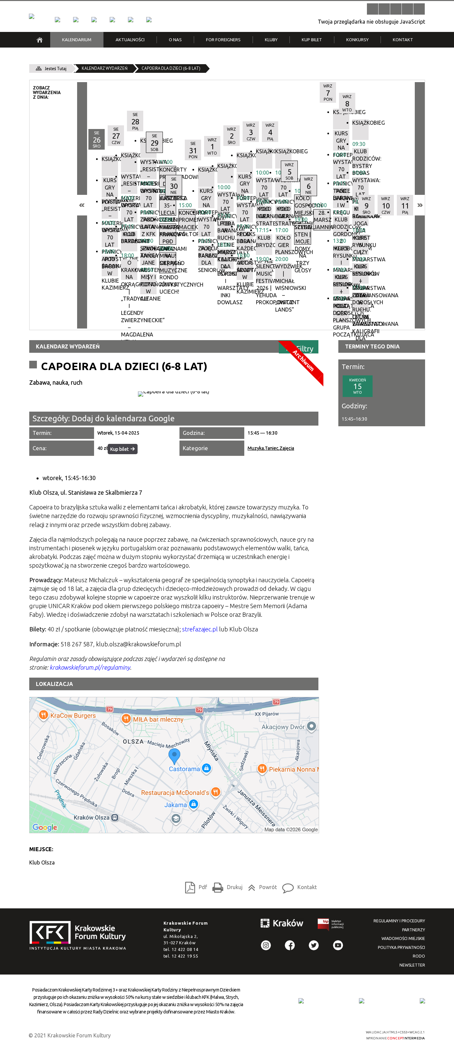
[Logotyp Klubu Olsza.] (173, 394)
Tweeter (314, 945)
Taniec (272, 448)
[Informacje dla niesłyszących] (407, 9)
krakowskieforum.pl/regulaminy (90, 667)
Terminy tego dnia (372, 346)
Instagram (266, 945)
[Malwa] (57, 19)
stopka (79, 936)
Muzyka (256, 448)
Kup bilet (119, 449)
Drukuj (226, 885)
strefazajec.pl (200, 629)
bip (331, 925)
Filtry (304, 348)
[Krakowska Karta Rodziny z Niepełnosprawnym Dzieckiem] (361, 1000)
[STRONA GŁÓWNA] (39, 40)
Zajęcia (287, 448)
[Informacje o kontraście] (419, 9)
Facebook (290, 945)
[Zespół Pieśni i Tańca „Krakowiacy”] (149, 19)
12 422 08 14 (184, 949)
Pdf (194, 885)
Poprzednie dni (82, 205)
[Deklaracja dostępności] (395, 9)
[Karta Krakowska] (422, 1000)
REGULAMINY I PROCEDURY (399, 921)
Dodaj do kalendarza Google (123, 418)
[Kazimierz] (94, 19)
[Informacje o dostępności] (384, 9)
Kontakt (298, 885)
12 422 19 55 (184, 956)
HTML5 (305, 1034)
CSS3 (315, 1034)
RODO (419, 956)
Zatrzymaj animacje (372, 9)
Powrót (260, 885)
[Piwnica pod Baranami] (130, 19)
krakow (282, 924)
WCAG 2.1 (336, 1034)
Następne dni (420, 205)
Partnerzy (413, 930)
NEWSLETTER (412, 965)
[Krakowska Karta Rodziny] (301, 1000)
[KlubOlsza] (75, 19)
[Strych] (112, 19)
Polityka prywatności (401, 947)
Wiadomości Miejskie (403, 938)
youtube (338, 945)
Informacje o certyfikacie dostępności (233, 1035)
